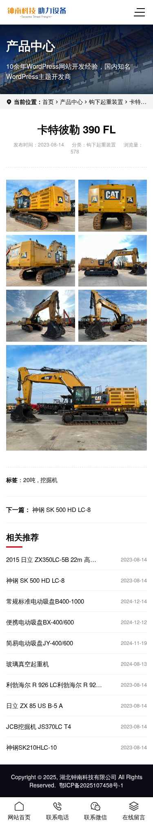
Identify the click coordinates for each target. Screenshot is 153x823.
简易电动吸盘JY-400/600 (39, 643)
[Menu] (141, 12)
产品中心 (71, 101)
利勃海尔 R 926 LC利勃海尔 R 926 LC (52, 684)
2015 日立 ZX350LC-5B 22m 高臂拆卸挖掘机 (51, 559)
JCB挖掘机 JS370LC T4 (38, 726)
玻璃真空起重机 (27, 663)
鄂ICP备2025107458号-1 (91, 785)
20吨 (29, 480)
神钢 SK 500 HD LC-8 (61, 509)
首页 (48, 101)
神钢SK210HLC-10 (31, 747)
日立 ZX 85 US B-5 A (34, 705)
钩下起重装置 (106, 101)
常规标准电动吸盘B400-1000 (45, 601)
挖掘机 (49, 480)
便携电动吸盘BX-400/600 (40, 622)
